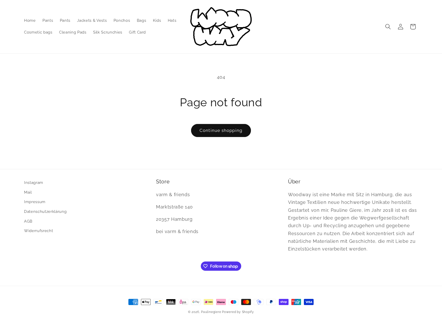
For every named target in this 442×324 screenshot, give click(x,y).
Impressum (35, 202)
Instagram (33, 182)
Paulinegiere (211, 312)
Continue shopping (221, 130)
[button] (388, 26)
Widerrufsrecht (38, 230)
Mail (28, 192)
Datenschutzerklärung (45, 211)
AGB (28, 221)
